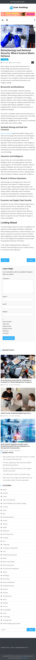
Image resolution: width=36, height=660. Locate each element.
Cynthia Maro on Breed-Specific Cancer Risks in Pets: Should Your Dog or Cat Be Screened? (31, 260)
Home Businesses (8, 534)
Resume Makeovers (9, 582)
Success (5, 606)
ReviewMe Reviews (8, 586)
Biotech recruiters (6, 133)
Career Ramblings (16, 62)
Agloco (5, 489)
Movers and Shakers (9, 562)
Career (5, 496)
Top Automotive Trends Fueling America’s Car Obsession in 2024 (6, 260)
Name (5, 296)
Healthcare (6, 531)
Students (5, 603)
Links (4, 551)
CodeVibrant (24, 658)
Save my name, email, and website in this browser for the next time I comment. (7, 327)
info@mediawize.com (21, 647)
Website (5, 312)
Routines (5, 592)
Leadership (6, 544)
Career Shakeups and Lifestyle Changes (14, 503)
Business (5, 493)
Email (5, 304)
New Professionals (8, 565)
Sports (5, 599)
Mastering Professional (10, 555)
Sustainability (7, 610)
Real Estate (6, 579)
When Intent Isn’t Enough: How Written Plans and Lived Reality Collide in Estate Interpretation (17, 479)
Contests (5, 507)
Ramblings (6, 575)
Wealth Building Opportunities (11, 623)
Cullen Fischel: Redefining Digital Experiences (16, 413)
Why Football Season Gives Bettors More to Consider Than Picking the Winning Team (19, 458)
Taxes (4, 613)
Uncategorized (7, 620)
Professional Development (11, 568)
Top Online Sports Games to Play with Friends (16, 474)
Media (4, 558)
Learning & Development (10, 548)
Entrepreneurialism (8, 517)
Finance (5, 520)
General (5, 524)
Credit (4, 510)
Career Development (9, 500)
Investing (5, 538)
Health (5, 527)
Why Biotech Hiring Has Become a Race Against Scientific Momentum (17, 470)
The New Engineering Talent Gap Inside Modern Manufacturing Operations (17, 464)
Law (4, 541)
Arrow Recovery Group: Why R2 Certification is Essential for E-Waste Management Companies (16, 381)
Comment (6, 278)
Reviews (5, 589)
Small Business (7, 596)
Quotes (5, 572)
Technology (4, 59)
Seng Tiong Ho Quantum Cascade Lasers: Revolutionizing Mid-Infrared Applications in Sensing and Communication (15, 446)
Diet (4, 514)
